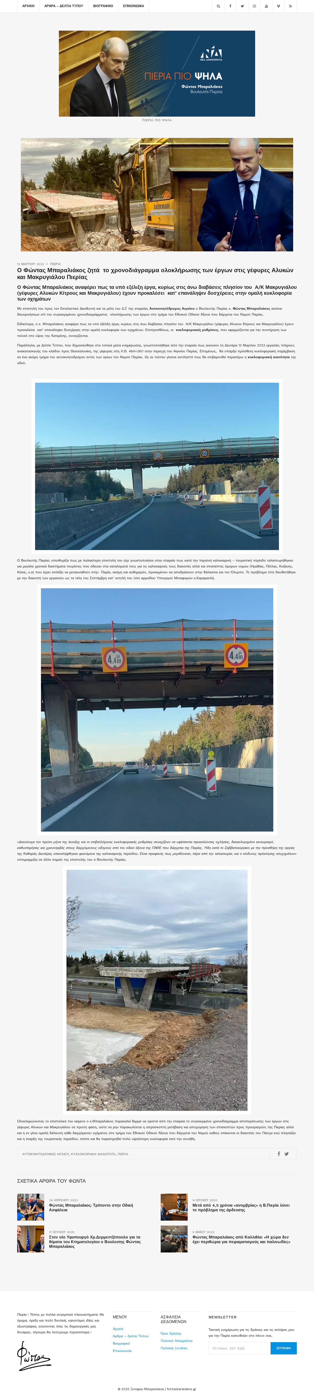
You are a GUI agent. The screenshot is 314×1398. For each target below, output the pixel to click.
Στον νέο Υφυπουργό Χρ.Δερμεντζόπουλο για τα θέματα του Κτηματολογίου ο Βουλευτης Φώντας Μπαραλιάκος (95, 1242)
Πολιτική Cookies (174, 1348)
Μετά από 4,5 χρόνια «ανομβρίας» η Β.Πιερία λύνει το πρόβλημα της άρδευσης (241, 1207)
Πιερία (55, 264)
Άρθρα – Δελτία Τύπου (63, 6)
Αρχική (28, 6)
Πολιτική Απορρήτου (177, 1341)
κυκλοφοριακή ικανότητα (93, 1154)
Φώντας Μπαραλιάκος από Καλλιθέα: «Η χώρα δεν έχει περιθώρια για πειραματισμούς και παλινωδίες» (241, 1239)
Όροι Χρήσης (171, 1333)
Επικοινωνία (133, 6)
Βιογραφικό (103, 6)
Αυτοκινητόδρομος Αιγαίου (45, 1154)
